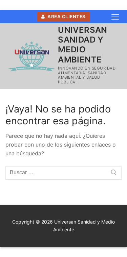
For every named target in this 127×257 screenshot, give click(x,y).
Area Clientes (66, 16)
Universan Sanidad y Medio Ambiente (82, 45)
